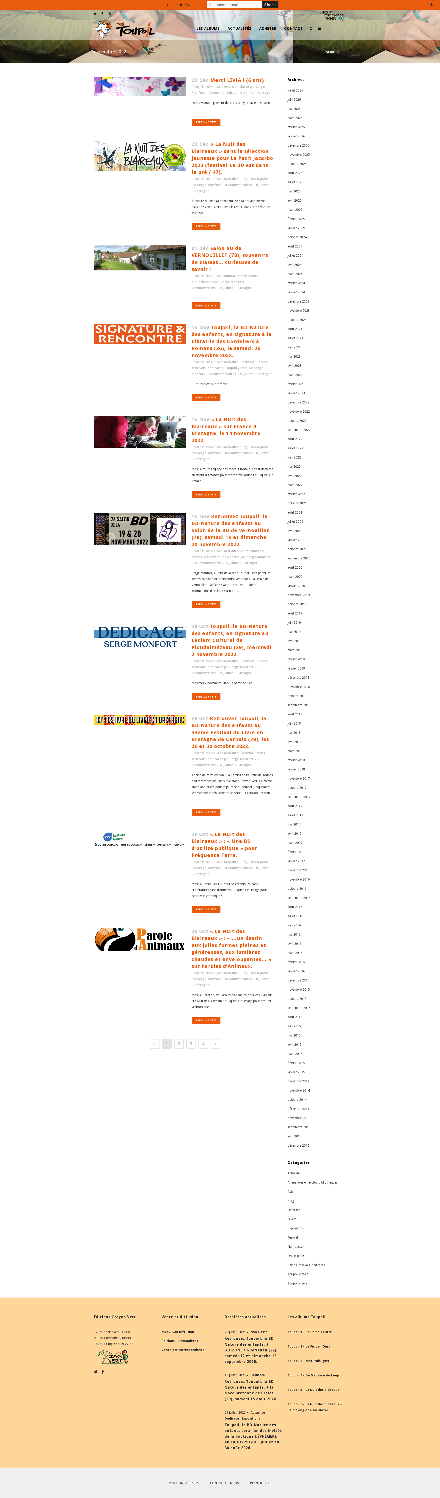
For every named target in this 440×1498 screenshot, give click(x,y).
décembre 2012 (298, 1145)
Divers (292, 1219)
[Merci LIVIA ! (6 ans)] (140, 86)
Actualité (231, 179)
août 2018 (295, 714)
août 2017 (295, 806)
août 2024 (295, 246)
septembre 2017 (299, 797)
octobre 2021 (297, 503)
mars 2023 (295, 375)
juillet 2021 (295, 521)
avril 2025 (295, 200)
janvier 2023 (296, 393)
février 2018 (296, 760)
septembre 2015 (299, 1008)
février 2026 (296, 127)
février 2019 (296, 659)
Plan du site (260, 1483)
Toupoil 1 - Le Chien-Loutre (310, 1332)
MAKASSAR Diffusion (178, 1332)
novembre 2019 (299, 595)
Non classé (240, 87)
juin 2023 (294, 347)
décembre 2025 (298, 145)
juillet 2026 (295, 90)
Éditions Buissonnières (180, 1341)
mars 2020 (295, 576)
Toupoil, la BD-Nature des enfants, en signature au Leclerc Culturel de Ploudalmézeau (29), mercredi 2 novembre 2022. (231, 640)
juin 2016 (294, 925)
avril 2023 (295, 365)
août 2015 (295, 1017)
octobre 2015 (297, 999)
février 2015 (296, 1063)
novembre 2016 (299, 879)
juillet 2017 (295, 815)
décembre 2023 (298, 301)
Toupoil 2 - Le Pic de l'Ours (309, 1346)
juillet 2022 (295, 448)
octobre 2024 (297, 237)
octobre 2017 (297, 787)
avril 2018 (295, 742)
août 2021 (295, 512)
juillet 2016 (295, 916)
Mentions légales (184, 1483)
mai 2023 (294, 356)
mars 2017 (295, 843)
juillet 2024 (295, 255)
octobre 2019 (297, 604)
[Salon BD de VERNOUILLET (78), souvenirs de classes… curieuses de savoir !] (140, 257)
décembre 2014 (298, 1081)
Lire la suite (206, 122)
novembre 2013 (299, 1118)
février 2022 (296, 494)
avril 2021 (295, 531)
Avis (227, 87)
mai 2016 (294, 934)
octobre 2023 (297, 320)
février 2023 (296, 384)
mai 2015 (294, 1035)
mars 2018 (295, 751)
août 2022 (295, 439)
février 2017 (296, 852)
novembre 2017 (299, 778)
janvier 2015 (296, 1072)
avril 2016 (295, 943)
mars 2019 (295, 650)
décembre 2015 (298, 980)
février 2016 (296, 962)
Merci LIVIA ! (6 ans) (237, 80)
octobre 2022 (297, 420)
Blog (244, 179)
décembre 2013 (298, 1109)
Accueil (331, 51)
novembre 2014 (299, 1090)
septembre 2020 (299, 558)
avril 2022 (295, 476)
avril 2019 (295, 641)
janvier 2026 (296, 136)
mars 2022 (295, 485)
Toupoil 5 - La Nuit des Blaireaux (313, 1390)
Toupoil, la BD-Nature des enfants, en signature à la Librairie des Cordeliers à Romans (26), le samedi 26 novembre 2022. (232, 341)
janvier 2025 (296, 228)
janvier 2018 (296, 769)
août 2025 (295, 173)
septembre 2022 (299, 430)
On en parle (258, 179)
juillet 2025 (295, 182)
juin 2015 (294, 1026)
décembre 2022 (298, 402)
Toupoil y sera (236, 368)
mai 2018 (294, 732)
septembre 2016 (299, 898)
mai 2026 (294, 109)
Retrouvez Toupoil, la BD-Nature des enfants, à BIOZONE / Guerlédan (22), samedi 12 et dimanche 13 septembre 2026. (251, 1350)
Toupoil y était (298, 1274)
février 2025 (296, 219)
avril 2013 (295, 1136)
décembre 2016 (298, 870)
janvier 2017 (296, 861)
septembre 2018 (299, 705)
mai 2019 (294, 632)
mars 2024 (295, 274)
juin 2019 (294, 622)
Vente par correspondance (183, 1350)
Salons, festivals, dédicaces (306, 1265)
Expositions (296, 1228)
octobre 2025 (297, 164)
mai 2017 (294, 824)
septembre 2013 (299, 1127)
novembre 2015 (299, 989)
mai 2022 (294, 466)
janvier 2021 (296, 540)
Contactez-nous (224, 1483)
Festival (234, 557)
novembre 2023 (299, 310)
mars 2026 (295, 118)
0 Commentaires (222, 92)
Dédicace (247, 362)
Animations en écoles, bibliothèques (313, 1182)
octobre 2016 (297, 888)
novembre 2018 (299, 687)
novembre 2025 (299, 154)
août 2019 (295, 613)
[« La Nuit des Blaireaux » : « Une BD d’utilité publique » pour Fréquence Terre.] (140, 839)
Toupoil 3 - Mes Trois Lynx (308, 1361)
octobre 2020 (297, 549)
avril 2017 (295, 833)
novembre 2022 (299, 411)
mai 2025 (294, 191)
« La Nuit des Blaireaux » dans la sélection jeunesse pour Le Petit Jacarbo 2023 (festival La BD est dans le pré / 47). (232, 158)
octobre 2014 (297, 1099)
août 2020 (295, 567)
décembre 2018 (298, 677)
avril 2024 (295, 265)
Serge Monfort (209, 185)
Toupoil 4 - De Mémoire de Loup (313, 1375)
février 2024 (296, 283)
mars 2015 (295, 1054)
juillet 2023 (295, 338)
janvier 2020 (296, 586)
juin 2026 (294, 99)
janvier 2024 (296, 292)
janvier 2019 (296, 668)
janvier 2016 (296, 971)
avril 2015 (295, 1044)
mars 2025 (295, 209)
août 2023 (295, 329)
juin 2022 (294, 457)
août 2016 (295, 907)
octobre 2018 (297, 696)
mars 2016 (295, 953)
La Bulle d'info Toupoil (184, 5)
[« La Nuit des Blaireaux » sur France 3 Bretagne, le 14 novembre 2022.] (140, 432)
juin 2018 (294, 723)
